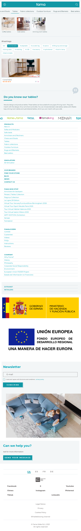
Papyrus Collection (11, 197)
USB (27, 49)
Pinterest (69, 490)
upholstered (48, 49)
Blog (6, 176)
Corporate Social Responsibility (16, 266)
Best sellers (75, 11)
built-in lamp (61, 49)
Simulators (9, 160)
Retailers (8, 290)
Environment (9, 269)
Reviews (7, 246)
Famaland (8, 221)
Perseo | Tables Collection (14, 194)
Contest (7, 232)
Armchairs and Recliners (13, 135)
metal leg (19, 49)
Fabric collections (27, 11)
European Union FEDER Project (16, 272)
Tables (15, 11)
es (36, 472)
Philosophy (8, 263)
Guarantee (8, 235)
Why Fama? (9, 257)
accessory (36, 49)
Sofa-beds (8, 133)
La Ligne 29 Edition (11, 200)
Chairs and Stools (11, 138)
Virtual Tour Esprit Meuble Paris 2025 (18, 206)
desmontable (8, 53)
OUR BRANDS (10, 170)
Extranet (8, 287)
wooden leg (36, 46)
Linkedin (56, 495)
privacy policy (40, 379)
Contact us (9, 182)
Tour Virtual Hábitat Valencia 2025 (17, 209)
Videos (6, 238)
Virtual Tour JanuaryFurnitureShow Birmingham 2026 (25, 203)
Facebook (11, 486)
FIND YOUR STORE (12, 173)
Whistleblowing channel (40, 517)
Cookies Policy (40, 512)
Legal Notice (40, 504)
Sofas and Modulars (12, 130)
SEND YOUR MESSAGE (18, 458)
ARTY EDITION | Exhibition (14, 215)
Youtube (70, 486)
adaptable (24, 46)
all (4, 46)
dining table (7, 49)
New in (7, 127)
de (52, 472)
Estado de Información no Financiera (18, 275)
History (7, 260)
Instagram (40, 490)
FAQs (6, 240)
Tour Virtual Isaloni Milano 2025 (16, 212)
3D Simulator (9, 163)
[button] (77, 4)
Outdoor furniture (44, 11)
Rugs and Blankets (60, 11)
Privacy (40, 508)
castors (46, 46)
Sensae (7, 218)
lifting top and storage (60, 46)
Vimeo (10, 490)
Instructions (9, 243)
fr (44, 472)
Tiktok (10, 495)
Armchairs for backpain (13, 191)
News (6, 179)
